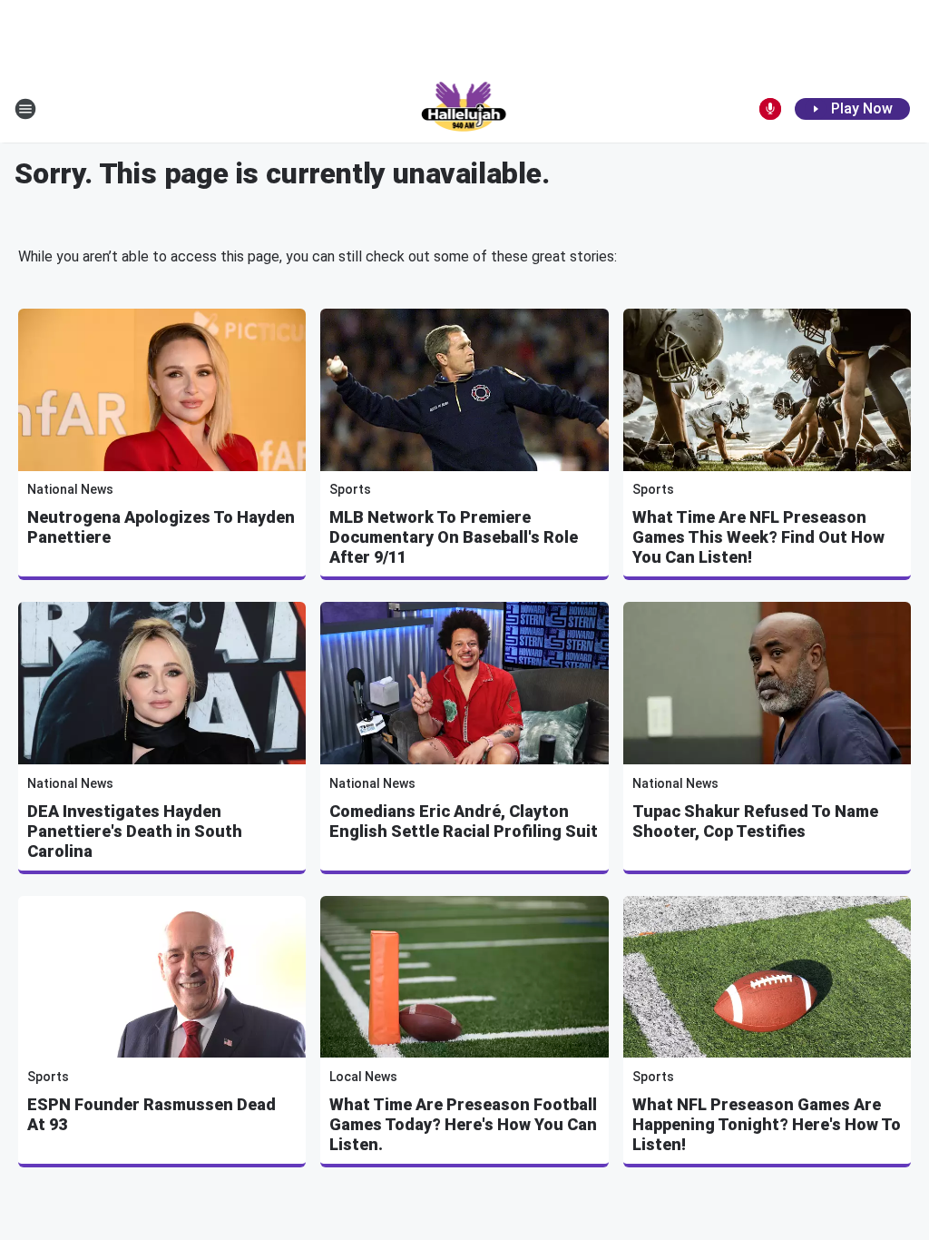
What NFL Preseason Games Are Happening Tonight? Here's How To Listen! (766, 1124)
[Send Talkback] (770, 109)
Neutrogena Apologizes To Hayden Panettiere (161, 526)
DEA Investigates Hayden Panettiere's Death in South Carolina (134, 831)
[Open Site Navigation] (25, 109)
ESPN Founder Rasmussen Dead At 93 (151, 1114)
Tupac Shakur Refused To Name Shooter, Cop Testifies (755, 821)
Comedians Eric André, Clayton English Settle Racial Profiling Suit (463, 821)
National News (70, 489)
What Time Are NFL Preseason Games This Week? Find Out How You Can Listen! (758, 536)
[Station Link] (464, 109)
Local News (363, 1076)
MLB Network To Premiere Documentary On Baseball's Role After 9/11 (453, 536)
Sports (350, 489)
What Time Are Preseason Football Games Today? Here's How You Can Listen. (463, 1124)
